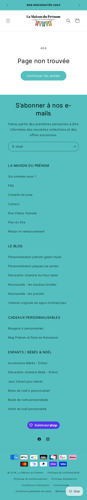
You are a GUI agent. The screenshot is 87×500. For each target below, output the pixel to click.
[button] (8, 20)
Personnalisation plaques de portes (33, 266)
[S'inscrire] (74, 146)
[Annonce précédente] (7, 5)
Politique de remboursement (30, 478)
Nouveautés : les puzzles (26, 293)
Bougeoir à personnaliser (26, 328)
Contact (13, 204)
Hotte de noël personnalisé (27, 409)
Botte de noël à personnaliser (29, 390)
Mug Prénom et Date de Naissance (33, 337)
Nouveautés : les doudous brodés (32, 284)
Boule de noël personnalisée (28, 399)
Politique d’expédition (64, 478)
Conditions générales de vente (33, 491)
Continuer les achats (43, 76)
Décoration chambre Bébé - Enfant (33, 372)
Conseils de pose (20, 194)
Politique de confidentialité (64, 472)
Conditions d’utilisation (36, 485)
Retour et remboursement (26, 231)
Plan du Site (16, 222)
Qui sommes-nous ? (22, 176)
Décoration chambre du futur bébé (33, 275)
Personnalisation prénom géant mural (34, 257)
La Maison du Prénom (30, 472)
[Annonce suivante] (79, 5)
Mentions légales (65, 491)
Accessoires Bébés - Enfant (28, 363)
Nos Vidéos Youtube (22, 213)
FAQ (11, 185)
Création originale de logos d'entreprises (37, 302)
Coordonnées (61, 485)
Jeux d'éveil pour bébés (25, 381)
